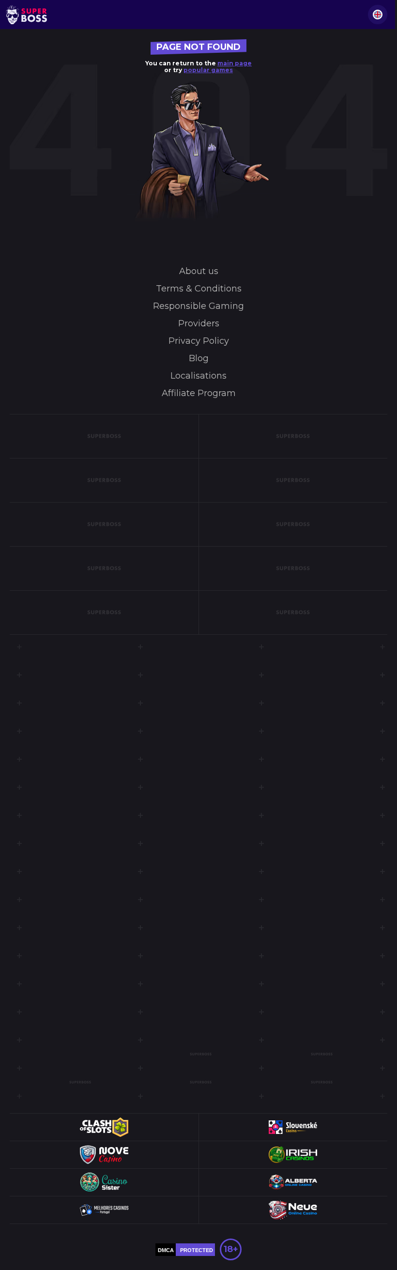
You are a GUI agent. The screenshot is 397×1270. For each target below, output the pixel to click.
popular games (208, 70)
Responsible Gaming (198, 306)
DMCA (166, 1250)
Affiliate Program (199, 393)
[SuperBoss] (26, 14)
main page (234, 63)
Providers (198, 323)
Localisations (198, 375)
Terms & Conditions (199, 288)
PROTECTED (196, 1250)
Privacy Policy (198, 341)
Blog (199, 358)
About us (198, 271)
